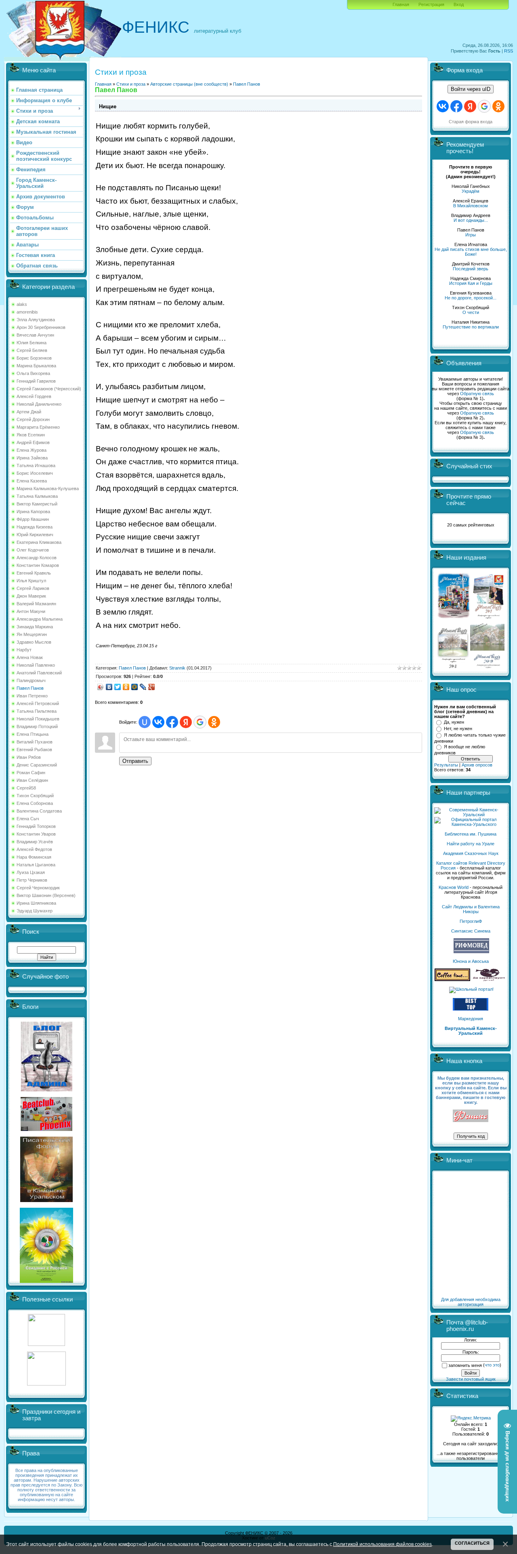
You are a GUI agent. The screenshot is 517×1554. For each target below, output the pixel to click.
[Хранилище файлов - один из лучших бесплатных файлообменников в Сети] (46, 1383)
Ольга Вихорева (33, 373)
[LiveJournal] (143, 687)
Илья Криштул (31, 580)
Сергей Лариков (33, 588)
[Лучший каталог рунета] (470, 1009)
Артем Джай (29, 411)
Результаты (446, 764)
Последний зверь (470, 268)
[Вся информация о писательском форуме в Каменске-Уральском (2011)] (46, 1200)
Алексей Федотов (34, 849)
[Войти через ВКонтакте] (158, 722)
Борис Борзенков (34, 358)
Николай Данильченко (39, 404)
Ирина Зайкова (32, 457)
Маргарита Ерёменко (38, 427)
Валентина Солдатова (39, 811)
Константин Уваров (36, 834)
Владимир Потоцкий (37, 726)
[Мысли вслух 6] (454, 618)
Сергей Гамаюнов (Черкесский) (49, 388)
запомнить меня (465, 1365)
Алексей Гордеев (34, 396)
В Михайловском (470, 205)
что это (492, 1365)
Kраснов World (454, 887)
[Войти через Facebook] (172, 722)
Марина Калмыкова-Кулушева (48, 488)
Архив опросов (477, 764)
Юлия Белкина (31, 342)
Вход (459, 4)
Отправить (135, 761)
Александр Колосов (37, 557)
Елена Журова (31, 450)
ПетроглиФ (471, 921)
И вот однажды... (471, 220)
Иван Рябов (29, 757)
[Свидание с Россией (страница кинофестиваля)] (46, 1281)
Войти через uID (470, 89)
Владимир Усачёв (35, 841)
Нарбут (24, 649)
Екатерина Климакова (39, 542)
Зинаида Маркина (35, 626)
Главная (401, 4)
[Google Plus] (151, 687)
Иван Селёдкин (32, 780)
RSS (508, 50)
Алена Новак (30, 657)
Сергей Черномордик (38, 887)
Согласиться (472, 1543)
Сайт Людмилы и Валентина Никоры (471, 909)
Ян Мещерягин (32, 634)
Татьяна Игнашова (36, 465)
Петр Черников (32, 880)
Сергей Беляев (32, 350)
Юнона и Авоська (471, 961)
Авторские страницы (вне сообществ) (189, 84)
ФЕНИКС (155, 27)
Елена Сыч (28, 818)
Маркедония (470, 1018)
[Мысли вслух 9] (487, 666)
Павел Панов (30, 688)
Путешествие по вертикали (471, 326)
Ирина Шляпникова (36, 903)
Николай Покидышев (38, 718)
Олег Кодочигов (33, 549)
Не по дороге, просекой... (470, 297)
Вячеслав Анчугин (35, 335)
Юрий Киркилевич (35, 534)
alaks (22, 304)
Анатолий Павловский (39, 672)
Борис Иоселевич (35, 473)
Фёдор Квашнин (33, 519)
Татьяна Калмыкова (37, 496)
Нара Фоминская (34, 857)
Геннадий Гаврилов (36, 381)
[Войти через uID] (145, 722)
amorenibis (27, 312)
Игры (470, 234)
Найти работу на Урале (470, 843)
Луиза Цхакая (31, 872)
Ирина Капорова (33, 511)
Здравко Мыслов (34, 642)
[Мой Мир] (134, 687)
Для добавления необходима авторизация (470, 1302)
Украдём (470, 191)
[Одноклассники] (126, 687)
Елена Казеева (32, 480)
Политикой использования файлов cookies (382, 1544)
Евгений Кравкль (34, 573)
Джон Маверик (31, 596)
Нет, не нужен (458, 728)
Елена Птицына (32, 734)
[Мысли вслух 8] (453, 666)
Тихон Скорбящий (35, 795)
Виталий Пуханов (35, 741)
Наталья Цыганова (36, 864)
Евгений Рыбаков (34, 749)
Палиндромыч (31, 680)
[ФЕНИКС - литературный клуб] (470, 1116)
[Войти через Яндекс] (186, 722)
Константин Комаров (38, 565)
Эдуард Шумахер (35, 910)
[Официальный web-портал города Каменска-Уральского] (470, 824)
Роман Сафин (31, 772)
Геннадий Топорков (36, 826)
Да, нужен (454, 722)
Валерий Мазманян (36, 603)
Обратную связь (477, 393)
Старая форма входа (470, 121)
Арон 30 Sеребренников (41, 327)
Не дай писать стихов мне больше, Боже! (471, 252)
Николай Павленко (36, 665)
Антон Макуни (31, 611)
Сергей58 (26, 787)
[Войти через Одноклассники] (214, 722)
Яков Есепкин (31, 434)
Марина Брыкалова (36, 365)
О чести (470, 312)
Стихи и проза (130, 84)
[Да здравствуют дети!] (489, 979)
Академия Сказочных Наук (470, 853)
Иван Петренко (32, 695)
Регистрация (431, 4)
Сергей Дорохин (33, 419)
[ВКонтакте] (109, 687)
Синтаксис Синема (470, 931)
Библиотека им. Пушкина (470, 834)
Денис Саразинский (37, 764)
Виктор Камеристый (37, 503)
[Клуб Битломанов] (46, 1129)
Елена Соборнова (35, 803)
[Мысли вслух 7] (488, 618)
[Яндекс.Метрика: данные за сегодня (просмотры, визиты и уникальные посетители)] (471, 1418)
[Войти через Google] (199, 722)
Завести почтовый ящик (471, 1379)
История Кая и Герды (470, 283)
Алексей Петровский (38, 703)
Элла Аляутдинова (36, 319)
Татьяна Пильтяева (37, 711)
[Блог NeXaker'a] (46, 1089)
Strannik (177, 667)
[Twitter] (117, 687)
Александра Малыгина (40, 619)
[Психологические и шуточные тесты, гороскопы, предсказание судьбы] (46, 1344)
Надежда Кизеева (35, 526)
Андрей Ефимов (33, 442)
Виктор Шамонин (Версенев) (46, 895)
